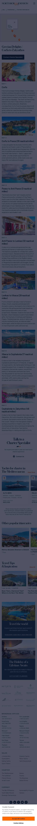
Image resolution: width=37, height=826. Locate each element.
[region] (18, 815)
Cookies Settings (19, 823)
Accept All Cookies (18, 818)
